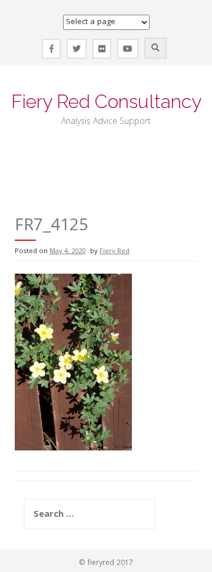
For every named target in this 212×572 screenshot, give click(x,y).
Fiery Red (115, 251)
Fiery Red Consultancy (106, 101)
